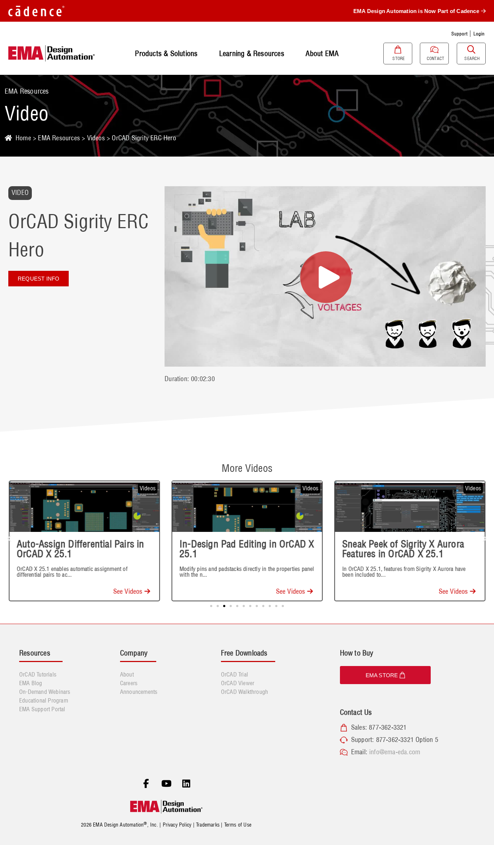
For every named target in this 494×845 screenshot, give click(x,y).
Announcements (139, 691)
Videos (96, 138)
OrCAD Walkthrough (244, 691)
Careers (128, 683)
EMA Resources (59, 138)
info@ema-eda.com (394, 752)
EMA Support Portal (42, 709)
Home (23, 138)
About (127, 674)
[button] (9, 538)
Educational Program (43, 700)
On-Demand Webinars (45, 691)
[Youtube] (166, 783)
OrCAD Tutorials (37, 674)
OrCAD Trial (234, 674)
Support (459, 34)
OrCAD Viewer (237, 683)
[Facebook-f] (146, 783)
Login (479, 34)
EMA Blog (30, 683)
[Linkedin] (186, 783)
